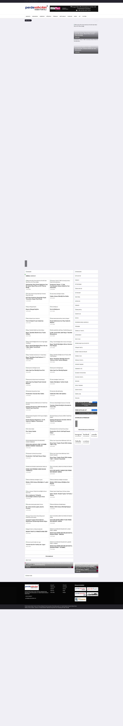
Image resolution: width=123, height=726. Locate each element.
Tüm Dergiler (95, 402)
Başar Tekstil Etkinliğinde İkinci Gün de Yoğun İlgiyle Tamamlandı (36, 346)
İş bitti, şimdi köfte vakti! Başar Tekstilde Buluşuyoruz (61, 333)
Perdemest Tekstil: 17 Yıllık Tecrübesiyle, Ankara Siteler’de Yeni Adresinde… (60, 286)
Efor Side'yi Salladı (31, 431)
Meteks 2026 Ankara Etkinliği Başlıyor (60, 507)
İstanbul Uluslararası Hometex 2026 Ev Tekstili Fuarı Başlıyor (60, 420)
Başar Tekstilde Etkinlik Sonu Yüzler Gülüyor (36, 333)
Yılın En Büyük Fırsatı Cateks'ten (34, 321)
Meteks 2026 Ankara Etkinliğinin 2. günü (37, 482)
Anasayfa (28, 16)
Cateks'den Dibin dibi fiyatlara (58, 393)
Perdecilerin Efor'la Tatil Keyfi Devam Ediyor (60, 432)
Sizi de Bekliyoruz (55, 309)
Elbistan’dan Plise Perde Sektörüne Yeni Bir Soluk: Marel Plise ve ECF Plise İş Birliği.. (37, 286)
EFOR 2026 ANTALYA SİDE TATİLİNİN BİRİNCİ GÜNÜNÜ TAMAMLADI (36, 445)
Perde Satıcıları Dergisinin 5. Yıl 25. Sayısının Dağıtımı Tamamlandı (35, 420)
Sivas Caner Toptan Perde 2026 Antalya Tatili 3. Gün (61, 443)
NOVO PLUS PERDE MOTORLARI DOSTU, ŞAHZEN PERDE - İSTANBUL (61, 546)
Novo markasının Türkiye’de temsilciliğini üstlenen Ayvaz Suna (35, 495)
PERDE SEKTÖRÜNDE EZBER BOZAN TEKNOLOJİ (36, 469)
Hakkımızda (35, 16)
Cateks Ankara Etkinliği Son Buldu (59, 296)
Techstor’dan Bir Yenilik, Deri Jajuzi (35, 544)
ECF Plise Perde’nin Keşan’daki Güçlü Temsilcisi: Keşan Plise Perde (36, 298)
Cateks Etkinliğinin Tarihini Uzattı (59, 382)
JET (80, 16)
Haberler (42, 16)
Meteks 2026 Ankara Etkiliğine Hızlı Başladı (60, 482)
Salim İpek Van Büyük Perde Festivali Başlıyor (36, 382)
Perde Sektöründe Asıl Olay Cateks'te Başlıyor (60, 321)
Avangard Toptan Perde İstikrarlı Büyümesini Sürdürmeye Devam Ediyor (36, 520)
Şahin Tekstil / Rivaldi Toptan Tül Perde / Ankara (61, 494)
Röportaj (48, 16)
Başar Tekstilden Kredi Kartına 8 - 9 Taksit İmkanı (35, 358)
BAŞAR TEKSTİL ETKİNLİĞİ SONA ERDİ (36, 531)
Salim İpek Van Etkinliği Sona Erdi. (35, 370)
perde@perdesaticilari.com (30, 598)
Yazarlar (70, 16)
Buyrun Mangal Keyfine (32, 309)
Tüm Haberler (49, 556)
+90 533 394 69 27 (28, 596)
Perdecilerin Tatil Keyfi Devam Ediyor (36, 456)
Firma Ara (64, 585)
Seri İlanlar (63, 16)
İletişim (84, 16)
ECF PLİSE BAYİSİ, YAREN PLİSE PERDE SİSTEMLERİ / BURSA (61, 471)
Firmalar (55, 16)
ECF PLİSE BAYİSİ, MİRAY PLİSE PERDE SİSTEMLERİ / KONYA (60, 520)
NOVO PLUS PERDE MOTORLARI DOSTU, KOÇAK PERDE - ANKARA (61, 533)
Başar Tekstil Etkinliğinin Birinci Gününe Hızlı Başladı (61, 344)
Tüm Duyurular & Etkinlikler (86, 429)
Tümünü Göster (94, 410)
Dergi (75, 16)
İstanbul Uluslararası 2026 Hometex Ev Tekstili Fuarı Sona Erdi (36, 407)
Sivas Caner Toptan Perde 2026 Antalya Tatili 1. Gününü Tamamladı (61, 458)
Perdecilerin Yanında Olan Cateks (35, 393)
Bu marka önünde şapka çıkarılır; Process (35, 507)
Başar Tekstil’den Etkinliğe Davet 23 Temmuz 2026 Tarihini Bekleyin (59, 359)
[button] (95, 20)
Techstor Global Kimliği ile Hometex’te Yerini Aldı (60, 406)
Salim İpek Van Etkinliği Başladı (58, 370)
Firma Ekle (52, 592)
